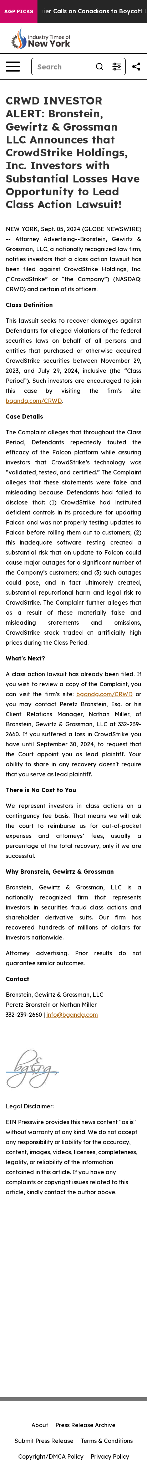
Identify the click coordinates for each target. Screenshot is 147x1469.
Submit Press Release (44, 1440)
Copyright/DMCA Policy (50, 1456)
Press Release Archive (85, 1425)
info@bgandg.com (72, 1014)
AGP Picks (18, 11)
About (39, 1425)
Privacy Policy (110, 1456)
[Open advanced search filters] (116, 66)
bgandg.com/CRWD (34, 400)
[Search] (99, 66)
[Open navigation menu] (13, 66)
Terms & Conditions (107, 1440)
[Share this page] (136, 66)
